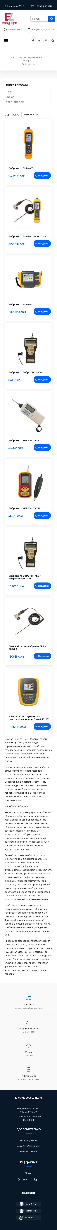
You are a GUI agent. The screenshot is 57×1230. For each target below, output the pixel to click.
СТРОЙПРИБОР (15, 102)
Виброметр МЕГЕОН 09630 (24, 440)
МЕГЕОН (10, 96)
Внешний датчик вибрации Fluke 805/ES (27, 647)
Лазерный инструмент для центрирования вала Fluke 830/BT (29, 718)
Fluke (9, 91)
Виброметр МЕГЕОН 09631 (24, 508)
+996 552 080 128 (28, 1151)
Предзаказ (43, 175)
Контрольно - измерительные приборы (26, 59)
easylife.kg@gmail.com (28, 1145)
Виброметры (28, 64)
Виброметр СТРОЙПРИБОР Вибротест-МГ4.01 (25, 577)
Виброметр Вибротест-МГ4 (25, 372)
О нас (28, 1173)
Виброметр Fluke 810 (21, 304)
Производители (28, 1140)
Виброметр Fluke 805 (21, 168)
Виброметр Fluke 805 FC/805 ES (27, 236)
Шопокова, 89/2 (15, 6)
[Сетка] (8, 110)
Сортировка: (12, 114)
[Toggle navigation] (6, 40)
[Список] (6, 110)
